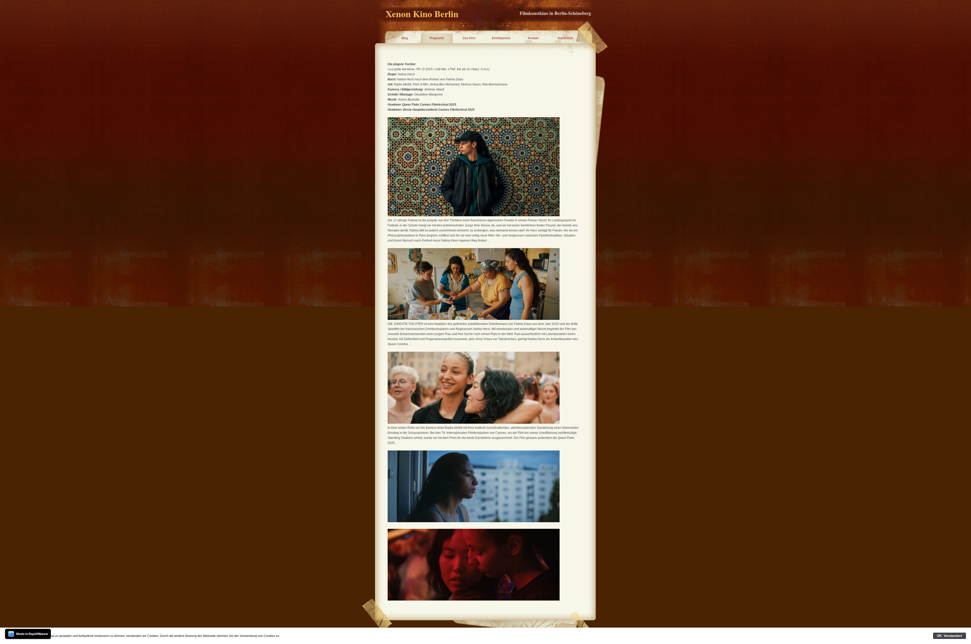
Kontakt (533, 38)
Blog (405, 38)
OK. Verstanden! (949, 636)
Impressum (565, 38)
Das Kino (469, 38)
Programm (437, 38)
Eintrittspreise (501, 38)
